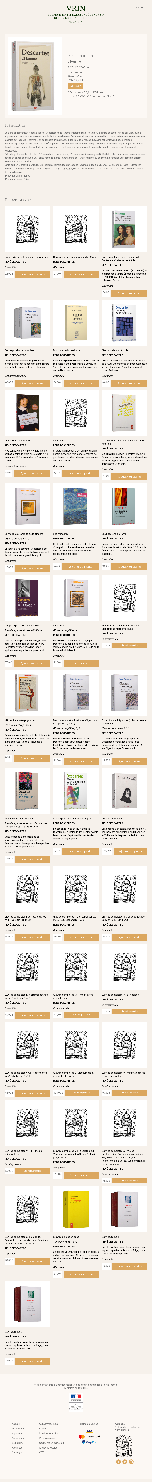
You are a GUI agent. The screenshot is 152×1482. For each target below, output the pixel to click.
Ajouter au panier (33, 274)
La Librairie (18, 1443)
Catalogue (17, 1452)
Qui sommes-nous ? (49, 1423)
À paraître (17, 1433)
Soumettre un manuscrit (51, 1443)
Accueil (16, 1423)
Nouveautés (18, 1428)
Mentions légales (48, 1447)
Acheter (75, 86)
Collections (18, 1438)
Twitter (124, 1461)
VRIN (76, 14)
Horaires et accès (48, 1433)
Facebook (118, 1461)
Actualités (17, 1447)
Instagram (131, 1461)
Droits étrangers (47, 1438)
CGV (41, 1452)
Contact (43, 1428)
